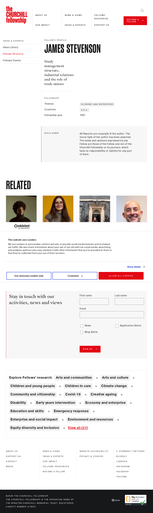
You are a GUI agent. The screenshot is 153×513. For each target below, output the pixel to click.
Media (9, 466)
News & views (73, 15)
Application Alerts (130, 325)
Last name (121, 295)
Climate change (114, 386)
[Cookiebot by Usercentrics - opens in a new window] (16, 226)
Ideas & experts (75, 25)
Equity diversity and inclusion (34, 427)
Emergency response (71, 411)
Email (83, 309)
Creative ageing (104, 394)
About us (41, 15)
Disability (18, 402)
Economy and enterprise (97, 104)
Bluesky (121, 456)
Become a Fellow (54, 472)
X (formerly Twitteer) (130, 451)
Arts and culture (115, 377)
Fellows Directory (13, 54)
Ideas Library (10, 47)
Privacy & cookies (92, 456)
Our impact (42, 25)
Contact (11, 461)
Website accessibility (94, 451)
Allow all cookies (121, 276)
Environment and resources (90, 419)
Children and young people (32, 386)
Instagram (123, 466)
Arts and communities (74, 377)
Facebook (122, 472)
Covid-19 (73, 394)
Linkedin (121, 461)
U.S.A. (84, 110)
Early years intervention (55, 402)
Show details (134, 267)
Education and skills (27, 411)
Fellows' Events (12, 60)
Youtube (121, 477)
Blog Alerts (91, 332)
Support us (101, 25)
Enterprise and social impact (34, 419)
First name (86, 295)
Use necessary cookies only (28, 276)
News (88, 325)
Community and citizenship (32, 394)
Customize (73, 276)
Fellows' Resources (56, 466)
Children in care (78, 386)
